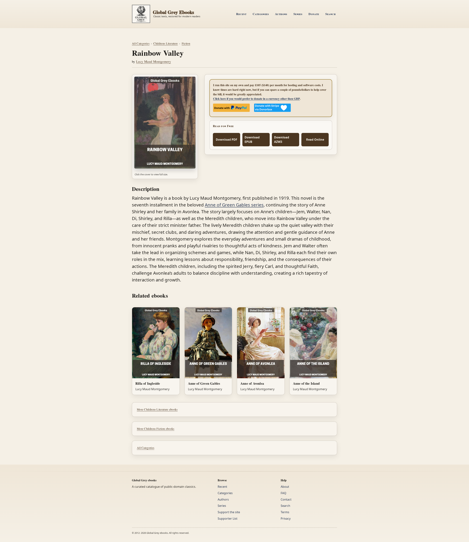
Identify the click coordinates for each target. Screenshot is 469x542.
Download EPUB (252, 139)
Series (297, 14)
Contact (286, 499)
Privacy (286, 519)
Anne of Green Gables (204, 383)
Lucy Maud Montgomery (153, 61)
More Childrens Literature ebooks (157, 409)
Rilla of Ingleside (147, 383)
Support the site (229, 512)
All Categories (140, 43)
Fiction (186, 43)
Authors (281, 14)
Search (330, 14)
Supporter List (227, 519)
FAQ (283, 493)
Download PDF (226, 140)
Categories (261, 14)
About (285, 487)
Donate (314, 14)
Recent (241, 14)
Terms (285, 512)
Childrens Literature (165, 43)
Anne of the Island (306, 383)
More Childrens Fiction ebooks (155, 429)
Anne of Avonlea (252, 383)
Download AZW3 (281, 139)
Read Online (315, 140)
